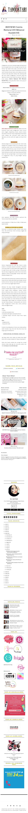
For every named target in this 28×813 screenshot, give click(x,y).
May (7, 547)
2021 (6, 531)
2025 (6, 524)
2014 (6, 580)
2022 (6, 529)
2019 (6, 571)
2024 (6, 526)
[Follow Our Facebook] (7, 510)
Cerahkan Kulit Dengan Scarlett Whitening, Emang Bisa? (13, 552)
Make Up (9, 35)
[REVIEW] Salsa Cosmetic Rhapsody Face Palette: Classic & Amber (14, 430)
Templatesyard (20, 809)
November (8, 536)
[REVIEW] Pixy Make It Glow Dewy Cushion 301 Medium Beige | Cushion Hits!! (16, 626)
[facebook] (2, 19)
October (8, 538)
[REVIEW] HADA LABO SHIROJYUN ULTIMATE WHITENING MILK (15, 606)
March (7, 565)
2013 (6, 582)
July (7, 544)
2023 (6, 528)
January (8, 569)
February (8, 567)
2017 (6, 575)
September (8, 540)
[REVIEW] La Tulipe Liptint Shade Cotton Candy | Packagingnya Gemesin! (16, 611)
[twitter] (4, 19)
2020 (6, 533)
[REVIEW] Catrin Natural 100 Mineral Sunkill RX (13, 560)
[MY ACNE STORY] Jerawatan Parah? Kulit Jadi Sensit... (14, 563)
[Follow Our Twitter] (14, 510)
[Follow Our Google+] (21, 510)
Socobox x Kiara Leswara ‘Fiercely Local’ (14, 448)
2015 (6, 579)
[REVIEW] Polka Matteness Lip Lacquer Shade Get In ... (14, 557)
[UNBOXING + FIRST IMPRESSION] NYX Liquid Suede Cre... (14, 554)
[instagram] (6, 19)
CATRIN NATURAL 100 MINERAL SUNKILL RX (14, 334)
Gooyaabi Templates (19, 810)
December (8, 535)
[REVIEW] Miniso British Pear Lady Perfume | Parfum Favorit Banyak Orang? (17, 621)
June (7, 546)
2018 (6, 573)
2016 (6, 577)
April (7, 549)
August (8, 542)
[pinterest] (14, 805)
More (14, 506)
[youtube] (20, 805)
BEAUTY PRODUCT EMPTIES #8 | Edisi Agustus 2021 (14, 413)
